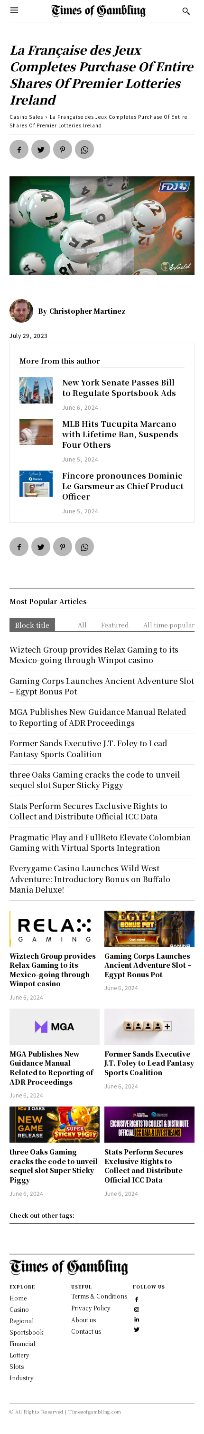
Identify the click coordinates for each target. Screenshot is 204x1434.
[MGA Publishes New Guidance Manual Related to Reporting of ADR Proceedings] (54, 1027)
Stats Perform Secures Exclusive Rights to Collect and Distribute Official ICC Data (143, 1165)
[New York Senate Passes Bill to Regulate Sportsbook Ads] (36, 390)
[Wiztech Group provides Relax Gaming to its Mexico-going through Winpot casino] (54, 929)
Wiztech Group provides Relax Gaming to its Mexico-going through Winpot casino (52, 970)
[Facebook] (18, 149)
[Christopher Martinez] (23, 311)
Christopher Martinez (87, 311)
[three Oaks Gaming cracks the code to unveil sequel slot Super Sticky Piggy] (54, 1125)
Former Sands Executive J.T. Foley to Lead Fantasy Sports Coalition (149, 1063)
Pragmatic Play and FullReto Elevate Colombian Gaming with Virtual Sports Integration (100, 842)
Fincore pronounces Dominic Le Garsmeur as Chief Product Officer (123, 486)
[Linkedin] (137, 1318)
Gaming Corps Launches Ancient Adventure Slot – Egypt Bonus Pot (148, 965)
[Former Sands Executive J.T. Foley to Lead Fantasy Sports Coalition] (149, 1027)
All (82, 624)
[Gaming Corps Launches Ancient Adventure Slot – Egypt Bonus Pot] (149, 929)
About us (83, 1320)
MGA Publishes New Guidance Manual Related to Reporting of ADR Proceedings (51, 1068)
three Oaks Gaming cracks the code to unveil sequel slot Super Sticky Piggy (53, 1165)
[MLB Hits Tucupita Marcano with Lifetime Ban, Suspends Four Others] (36, 432)
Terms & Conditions (99, 1296)
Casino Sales (26, 116)
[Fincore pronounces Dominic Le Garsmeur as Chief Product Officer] (36, 484)
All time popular (169, 624)
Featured (115, 624)
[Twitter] (40, 149)
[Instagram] (137, 1308)
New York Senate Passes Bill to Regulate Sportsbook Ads (119, 387)
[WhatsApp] (84, 149)
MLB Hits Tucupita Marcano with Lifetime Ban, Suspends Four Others (120, 434)
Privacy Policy (91, 1308)
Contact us (86, 1331)
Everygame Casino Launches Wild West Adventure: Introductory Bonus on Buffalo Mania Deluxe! (89, 879)
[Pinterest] (62, 149)
